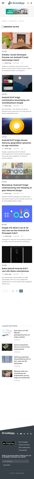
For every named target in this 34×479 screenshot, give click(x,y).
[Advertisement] (17, 309)
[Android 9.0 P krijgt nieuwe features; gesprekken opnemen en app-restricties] (17, 126)
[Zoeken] (31, 3)
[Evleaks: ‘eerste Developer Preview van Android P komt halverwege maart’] (17, 40)
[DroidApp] (16, 3)
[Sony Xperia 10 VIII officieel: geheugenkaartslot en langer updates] (7, 332)
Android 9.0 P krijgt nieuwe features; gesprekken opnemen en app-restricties (16, 143)
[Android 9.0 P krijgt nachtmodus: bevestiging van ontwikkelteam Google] (17, 83)
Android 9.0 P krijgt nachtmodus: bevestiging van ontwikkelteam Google (16, 100)
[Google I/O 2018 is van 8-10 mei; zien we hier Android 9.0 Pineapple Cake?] (17, 213)
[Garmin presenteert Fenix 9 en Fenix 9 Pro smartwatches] (7, 347)
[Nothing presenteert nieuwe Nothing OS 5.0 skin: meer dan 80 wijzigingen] (7, 359)
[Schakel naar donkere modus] (28, 3)
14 (13, 291)
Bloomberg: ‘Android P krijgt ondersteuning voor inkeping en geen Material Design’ (17, 187)
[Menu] (3, 3)
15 (17, 291)
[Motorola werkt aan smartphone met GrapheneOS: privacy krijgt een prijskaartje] (7, 373)
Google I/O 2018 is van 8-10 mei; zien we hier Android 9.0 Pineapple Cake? (15, 230)
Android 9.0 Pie (13, 21)
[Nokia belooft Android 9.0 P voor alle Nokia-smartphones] (17, 254)
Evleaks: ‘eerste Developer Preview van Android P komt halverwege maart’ (15, 57)
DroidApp (4, 21)
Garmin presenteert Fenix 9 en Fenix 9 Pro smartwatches (22, 347)
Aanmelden (6, 465)
